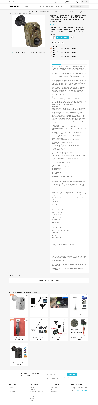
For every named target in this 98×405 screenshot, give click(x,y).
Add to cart (62, 37)
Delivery (32, 387)
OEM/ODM (41, 6)
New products (12, 389)
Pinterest (62, 42)
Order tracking (53, 387)
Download (49, 6)
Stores (31, 400)
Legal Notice (33, 389)
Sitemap (32, 398)
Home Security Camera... (19, 338)
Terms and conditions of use (37, 391)
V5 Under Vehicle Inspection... (79, 313)
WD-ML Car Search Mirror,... (39, 338)
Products (33, 6)
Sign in (51, 389)
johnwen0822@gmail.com (81, 390)
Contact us (12, 2)
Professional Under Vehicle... (39, 313)
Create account (54, 391)
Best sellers (12, 391)
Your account (54, 385)
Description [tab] (56, 63)
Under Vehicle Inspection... (59, 338)
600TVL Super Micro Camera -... (79, 338)
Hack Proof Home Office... (19, 313)
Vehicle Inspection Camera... (59, 313)
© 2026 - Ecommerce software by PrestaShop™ (49, 403)
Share (55, 42)
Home (26, 6)
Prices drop (12, 387)
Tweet (58, 42)
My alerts (52, 393)
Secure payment (34, 395)
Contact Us (58, 6)
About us (32, 393)
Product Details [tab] (66, 63)
